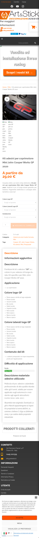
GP (20, 242)
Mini (9, 87)
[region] (19, 62)
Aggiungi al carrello (24, 226)
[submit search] (35, 43)
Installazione (6, 214)
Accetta (19, 518)
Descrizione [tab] (11, 253)
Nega (19, 523)
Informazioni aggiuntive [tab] (18, 258)
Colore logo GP (7, 199)
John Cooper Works (27, 242)
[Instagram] (22, 6)
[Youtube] (17, 6)
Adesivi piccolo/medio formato (23, 237)
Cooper (15, 242)
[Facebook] (11, 6)
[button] (36, 497)
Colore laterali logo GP (10, 206)
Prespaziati (27, 244)
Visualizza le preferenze (19, 529)
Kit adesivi (16, 244)
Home (4, 87)
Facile (6, 368)
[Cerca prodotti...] (27, 43)
